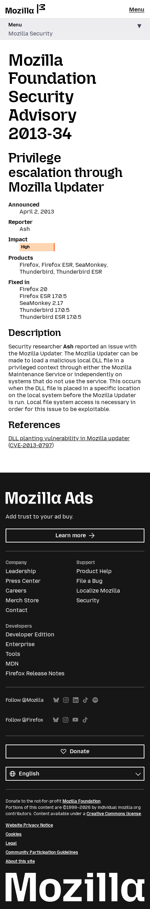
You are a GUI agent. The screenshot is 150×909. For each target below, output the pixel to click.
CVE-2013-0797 (31, 445)
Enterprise (20, 644)
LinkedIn (76, 700)
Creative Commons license (114, 813)
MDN (12, 663)
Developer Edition (30, 634)
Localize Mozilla (98, 590)
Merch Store (22, 600)
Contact (17, 610)
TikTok (85, 700)
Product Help (94, 571)
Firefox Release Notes (35, 673)
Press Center (23, 581)
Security (87, 600)
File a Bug (89, 581)
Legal (11, 843)
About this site (20, 861)
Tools (13, 654)
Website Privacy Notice (29, 825)
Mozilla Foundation (81, 801)
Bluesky (56, 700)
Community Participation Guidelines (42, 852)
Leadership (21, 571)
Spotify (95, 700)
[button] (75, 29)
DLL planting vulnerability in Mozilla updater (69, 438)
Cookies (14, 834)
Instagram (66, 700)
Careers (16, 590)
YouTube (75, 720)
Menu (136, 9)
